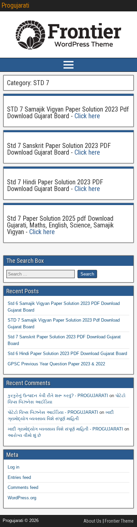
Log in (13, 467)
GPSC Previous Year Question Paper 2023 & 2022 (56, 363)
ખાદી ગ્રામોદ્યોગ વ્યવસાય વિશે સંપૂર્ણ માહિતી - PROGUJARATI (65, 428)
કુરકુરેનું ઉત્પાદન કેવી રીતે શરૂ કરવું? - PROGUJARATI (58, 395)
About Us (92, 521)
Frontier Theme (119, 521)
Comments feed (23, 487)
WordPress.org (22, 497)
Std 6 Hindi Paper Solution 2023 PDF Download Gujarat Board (67, 353)
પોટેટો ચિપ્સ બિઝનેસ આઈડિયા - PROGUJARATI (53, 412)
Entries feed (19, 477)
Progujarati (15, 5)
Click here (87, 116)
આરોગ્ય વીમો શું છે (24, 435)
